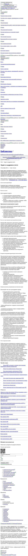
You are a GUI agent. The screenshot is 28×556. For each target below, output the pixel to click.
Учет (19, 154)
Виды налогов (4, 433)
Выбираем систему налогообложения (9, 431)
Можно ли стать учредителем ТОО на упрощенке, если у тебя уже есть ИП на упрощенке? (14, 393)
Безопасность (6, 518)
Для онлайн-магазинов (8, 475)
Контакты (5, 504)
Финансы (4, 154)
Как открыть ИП (4, 426)
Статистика (19, 158)
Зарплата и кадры (7, 487)
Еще (14, 157)
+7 (2, 460)
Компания (3, 145)
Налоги (22, 154)
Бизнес (4, 157)
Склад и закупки (7, 482)
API (4, 489)
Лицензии (5, 517)
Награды (5, 516)
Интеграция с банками (8, 485)
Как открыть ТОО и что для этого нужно (10, 424)
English (10, 6)
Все (1, 154)
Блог (4, 494)
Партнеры (5, 510)
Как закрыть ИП (4, 421)
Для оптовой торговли (8, 473)
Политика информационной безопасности (13, 520)
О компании (6, 509)
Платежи (13, 157)
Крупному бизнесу (7, 476)
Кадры (9, 157)
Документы (9, 154)
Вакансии (5, 515)
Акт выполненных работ (6, 438)
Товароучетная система (8, 469)
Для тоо (19, 157)
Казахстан (7, 3)
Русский (14, 6)
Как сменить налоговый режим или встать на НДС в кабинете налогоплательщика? (13, 404)
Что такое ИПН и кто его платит (8, 429)
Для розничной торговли (9, 472)
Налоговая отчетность (8, 483)
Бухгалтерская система (6, 436)
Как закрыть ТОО (5, 416)
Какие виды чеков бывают (7, 414)
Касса (4, 481)
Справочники (6, 497)
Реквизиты (5, 513)
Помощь (2, 146)
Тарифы (5, 511)
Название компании (5, 454)
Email (2, 455)
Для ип (7, 157)
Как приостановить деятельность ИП (9, 419)
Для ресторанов (7, 471)
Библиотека (6, 151)
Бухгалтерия (15, 154)
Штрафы (15, 158)
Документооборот (7, 490)
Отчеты (16, 157)
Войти (2, 147)
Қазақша (4, 6)
